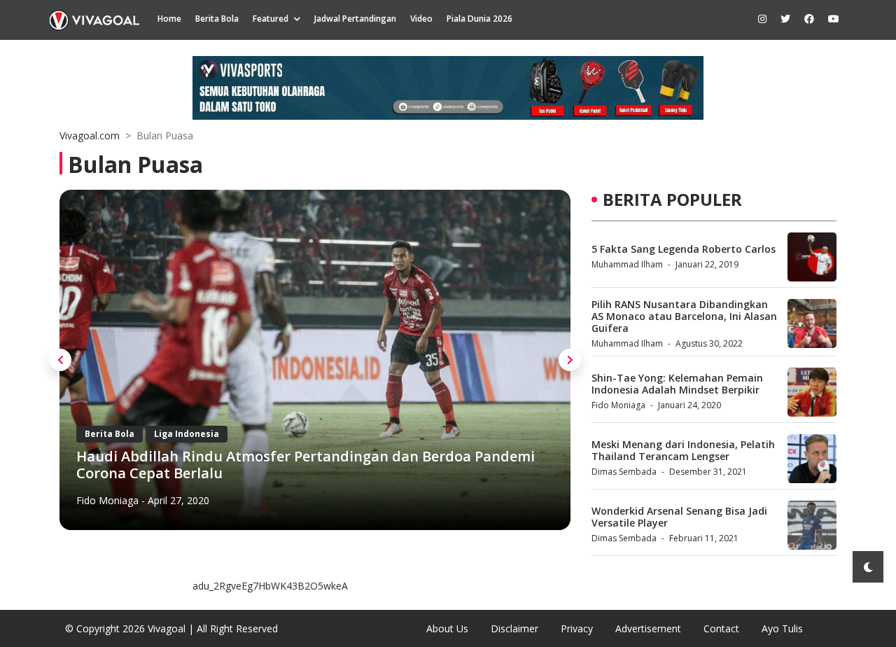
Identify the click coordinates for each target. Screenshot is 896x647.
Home (169, 19)
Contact (721, 628)
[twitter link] (785, 19)
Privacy (577, 628)
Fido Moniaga (107, 500)
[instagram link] (762, 19)
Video (421, 19)
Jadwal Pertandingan (355, 19)
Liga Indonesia (186, 434)
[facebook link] (809, 19)
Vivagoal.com (89, 135)
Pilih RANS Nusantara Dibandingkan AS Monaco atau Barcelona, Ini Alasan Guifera (684, 316)
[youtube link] (833, 19)
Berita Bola (217, 19)
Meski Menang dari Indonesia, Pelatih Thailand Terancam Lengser (683, 450)
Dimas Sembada (624, 472)
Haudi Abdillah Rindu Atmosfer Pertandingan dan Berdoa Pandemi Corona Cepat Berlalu (305, 464)
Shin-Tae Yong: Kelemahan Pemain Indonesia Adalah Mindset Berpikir (677, 383)
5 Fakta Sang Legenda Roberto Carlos (684, 249)
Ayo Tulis (782, 628)
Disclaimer (514, 628)
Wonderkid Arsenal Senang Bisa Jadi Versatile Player (679, 516)
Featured (270, 19)
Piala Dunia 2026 (479, 19)
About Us (447, 628)
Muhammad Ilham (627, 264)
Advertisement (648, 628)
